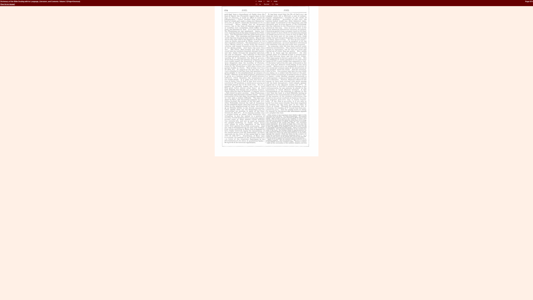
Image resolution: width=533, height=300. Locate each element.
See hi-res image (7, 4)
